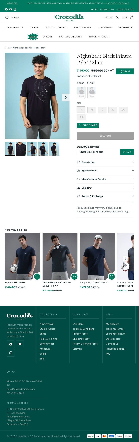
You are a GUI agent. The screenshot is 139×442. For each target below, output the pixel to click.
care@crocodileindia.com (21, 388)
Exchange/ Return (115, 333)
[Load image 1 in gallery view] (37, 96)
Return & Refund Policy (85, 343)
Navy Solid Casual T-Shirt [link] (94, 282)
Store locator (113, 338)
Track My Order (99, 36)
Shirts (35, 27)
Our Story (78, 323)
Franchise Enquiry (115, 348)
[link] (22, 256)
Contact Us (112, 343)
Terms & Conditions (83, 328)
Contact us (107, 9)
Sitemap (77, 348)
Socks (43, 353)
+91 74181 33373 (15, 392)
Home (7, 48)
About (94, 9)
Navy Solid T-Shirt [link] (15, 282)
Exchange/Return (70, 36)
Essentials (125, 27)
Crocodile (21, 436)
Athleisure (105, 27)
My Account (112, 323)
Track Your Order (115, 328)
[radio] (81, 92)
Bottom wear (82, 27)
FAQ (108, 353)
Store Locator (125, 9)
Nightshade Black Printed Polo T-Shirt (29, 48)
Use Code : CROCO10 (108, 3)
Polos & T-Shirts (48, 338)
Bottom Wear (47, 343)
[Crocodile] (69, 17)
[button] (37, 277)
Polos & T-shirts (56, 27)
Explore (48, 36)
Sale (33, 36)
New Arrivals (15, 27)
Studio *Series (47, 328)
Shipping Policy (81, 338)
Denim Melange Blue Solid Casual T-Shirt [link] (57, 284)
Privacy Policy (80, 333)
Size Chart (89, 125)
